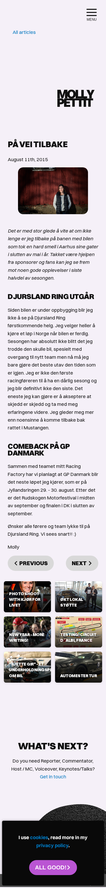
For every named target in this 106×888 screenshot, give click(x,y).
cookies (39, 837)
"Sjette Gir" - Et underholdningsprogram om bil (27, 669)
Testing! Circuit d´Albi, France (78, 637)
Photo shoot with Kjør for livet (24, 599)
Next (80, 563)
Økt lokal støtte (71, 602)
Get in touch (53, 776)
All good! (50, 867)
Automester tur (78, 675)
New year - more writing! (27, 637)
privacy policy (52, 845)
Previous (33, 563)
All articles (24, 32)
